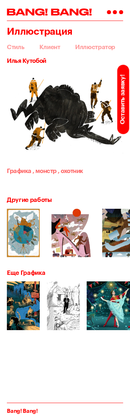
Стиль (15, 46)
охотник (70, 170)
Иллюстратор (95, 46)
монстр (44, 170)
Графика (19, 170)
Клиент (49, 46)
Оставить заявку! (122, 99)
